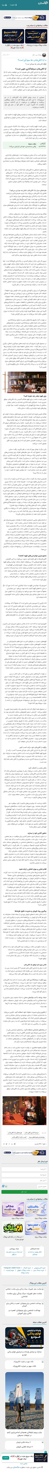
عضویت (12, 5)
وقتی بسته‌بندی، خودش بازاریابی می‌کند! (22, 145)
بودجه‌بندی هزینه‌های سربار (36, 1137)
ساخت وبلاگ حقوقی (23, 1270)
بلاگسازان (15, 1467)
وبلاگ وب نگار (37, 55)
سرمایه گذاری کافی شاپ (32, 1133)
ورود (3, 5)
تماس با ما (23, 1464)
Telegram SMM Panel (11, 1268)
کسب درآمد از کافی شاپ (19, 1137)
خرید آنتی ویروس (39, 1268)
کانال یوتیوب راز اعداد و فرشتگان (34, 1252)
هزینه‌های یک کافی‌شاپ (15, 1133)
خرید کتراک (27, 1268)
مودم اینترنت (10, 1270)
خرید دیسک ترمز (38, 1270)
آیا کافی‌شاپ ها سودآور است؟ (31, 60)
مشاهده (5, 1458)
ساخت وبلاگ (25, 1273)
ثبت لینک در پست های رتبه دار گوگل (14, 1252)
